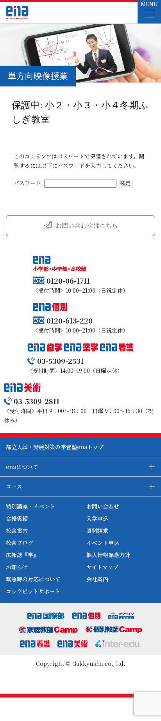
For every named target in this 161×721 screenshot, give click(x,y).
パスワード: (29, 183)
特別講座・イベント (30, 506)
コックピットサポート (33, 591)
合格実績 (17, 518)
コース (14, 486)
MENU (149, 4)
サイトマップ (102, 567)
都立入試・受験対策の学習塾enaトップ (55, 447)
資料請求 (97, 530)
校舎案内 (17, 530)
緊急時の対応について (33, 579)
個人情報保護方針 (108, 555)
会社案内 (97, 579)
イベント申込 (102, 543)
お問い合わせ (102, 506)
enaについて (22, 467)
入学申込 (97, 518)
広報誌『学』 (22, 555)
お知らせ (17, 567)
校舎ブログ (19, 543)
